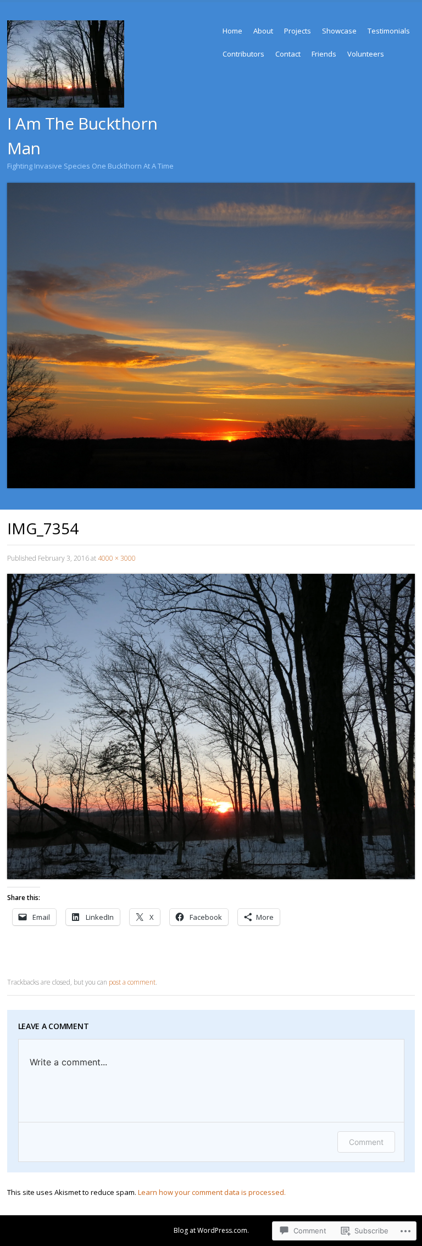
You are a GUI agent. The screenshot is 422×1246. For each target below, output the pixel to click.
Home (232, 31)
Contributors (243, 54)
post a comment (132, 982)
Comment (366, 1142)
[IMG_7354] (211, 876)
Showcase (339, 31)
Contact (288, 54)
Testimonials (389, 31)
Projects (297, 31)
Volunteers (365, 54)
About (263, 31)
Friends (324, 54)
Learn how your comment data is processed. (212, 1192)
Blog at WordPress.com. (211, 1230)
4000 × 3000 (117, 558)
